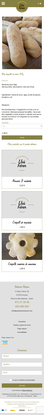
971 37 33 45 (22, 302)
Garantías (22, 321)
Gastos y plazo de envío (22, 325)
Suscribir (22, 385)
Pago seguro (22, 328)
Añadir (22, 137)
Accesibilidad (22, 332)
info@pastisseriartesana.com (22, 311)
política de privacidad (27, 380)
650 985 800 (22, 306)
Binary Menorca (27, 390)
